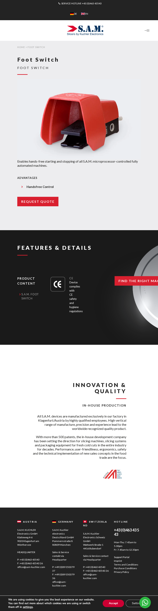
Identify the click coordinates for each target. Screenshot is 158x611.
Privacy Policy (121, 571)
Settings (137, 603)
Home (21, 47)
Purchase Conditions (125, 568)
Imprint (118, 560)
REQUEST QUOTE (38, 201)
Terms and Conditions (126, 564)
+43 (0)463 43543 (92, 3)
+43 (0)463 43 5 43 (126, 532)
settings (28, 607)
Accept (113, 603)
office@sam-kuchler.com (31, 567)
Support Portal (121, 557)
